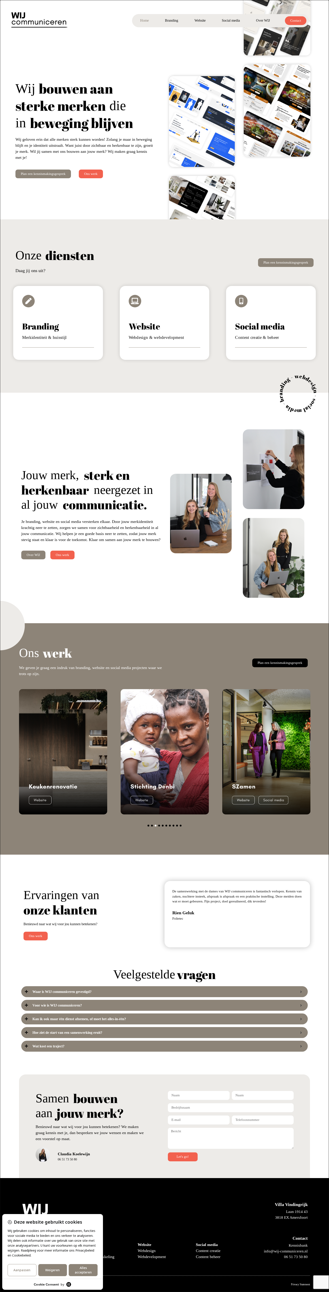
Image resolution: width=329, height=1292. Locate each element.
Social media (231, 20)
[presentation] (148, 826)
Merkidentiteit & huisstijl (44, 337)
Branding (171, 20)
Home (144, 20)
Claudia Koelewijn (74, 1154)
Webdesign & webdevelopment (156, 337)
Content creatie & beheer (257, 337)
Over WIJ (263, 20)
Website (200, 20)
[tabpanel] (63, 751)
